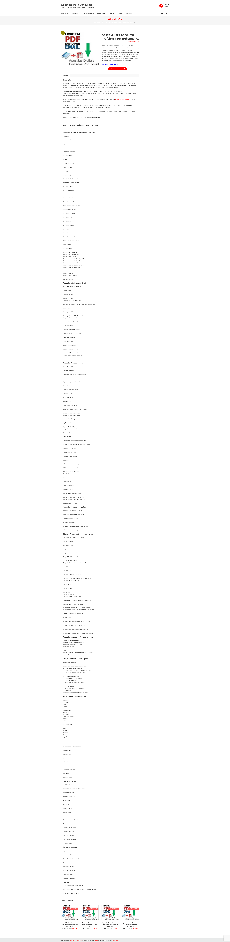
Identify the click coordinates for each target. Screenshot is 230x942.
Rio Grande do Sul (102, 22)
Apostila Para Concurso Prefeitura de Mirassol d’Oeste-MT (110, 924)
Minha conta (101, 14)
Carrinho (75, 14)
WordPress (115, 940)
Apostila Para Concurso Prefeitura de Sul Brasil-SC (90, 924)
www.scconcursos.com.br (122, 99)
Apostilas (64, 14)
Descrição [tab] (65, 75)
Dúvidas (112, 14)
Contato (129, 14)
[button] (95, 34)
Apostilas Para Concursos (77, 4)
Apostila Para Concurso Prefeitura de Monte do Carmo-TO (70, 924)
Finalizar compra (87, 14)
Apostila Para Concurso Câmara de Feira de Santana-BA (130, 924)
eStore (96, 940)
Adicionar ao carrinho (116, 69)
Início (94, 22)
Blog (120, 14)
